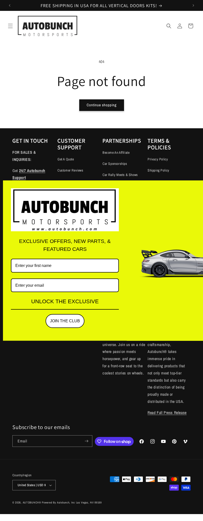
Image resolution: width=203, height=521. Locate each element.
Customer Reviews (70, 170)
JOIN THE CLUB (65, 321)
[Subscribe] (86, 441)
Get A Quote (65, 159)
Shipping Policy (158, 170)
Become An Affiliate (115, 152)
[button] (10, 26)
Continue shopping (102, 105)
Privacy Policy (158, 159)
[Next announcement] (193, 5)
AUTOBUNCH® (32, 502)
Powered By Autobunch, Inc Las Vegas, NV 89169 (72, 502)
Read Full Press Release (167, 412)
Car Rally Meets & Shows (120, 175)
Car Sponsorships (114, 163)
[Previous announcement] (9, 5)
